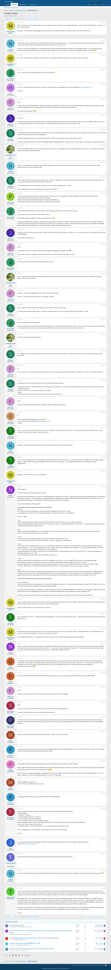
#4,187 (104, 672)
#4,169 (104, 305)
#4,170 (104, 319)
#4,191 (104, 731)
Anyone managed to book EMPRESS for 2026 (25, 943)
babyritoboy (12, 934)
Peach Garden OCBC (17, 925)
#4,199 (104, 870)
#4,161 (104, 177)
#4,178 (104, 442)
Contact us (75, 965)
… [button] (13, 19)
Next (35, 19)
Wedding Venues (29, 927)
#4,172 (104, 350)
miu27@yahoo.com (87, 87)
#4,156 (104, 99)
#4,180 (104, 471)
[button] (27, 4)
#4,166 (104, 259)
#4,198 (104, 854)
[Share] (100, 22)
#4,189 (104, 702)
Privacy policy (92, 965)
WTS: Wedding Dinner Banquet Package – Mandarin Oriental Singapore (34, 938)
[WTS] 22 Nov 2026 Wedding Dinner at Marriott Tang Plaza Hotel (32, 949)
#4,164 (104, 229)
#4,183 (104, 614)
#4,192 (104, 746)
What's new (22, 4)
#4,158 (104, 130)
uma (7, 16)
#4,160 (104, 162)
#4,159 (104, 146)
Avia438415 (12, 945)
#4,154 (104, 69)
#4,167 (104, 273)
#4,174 (104, 380)
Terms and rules (83, 965)
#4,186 (104, 658)
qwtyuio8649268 (14, 927)
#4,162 (104, 193)
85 (23, 19)
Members (33, 4)
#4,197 (104, 839)
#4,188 (104, 687)
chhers (11, 950)
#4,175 (104, 398)
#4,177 (104, 427)
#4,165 (104, 244)
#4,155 (104, 84)
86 (26, 19)
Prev (7, 19)
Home (7, 4)
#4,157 (104, 115)
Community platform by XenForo (55, 968)
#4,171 (104, 334)
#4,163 (104, 208)
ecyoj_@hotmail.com (31, 844)
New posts (7, 7)
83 (18, 19)
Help (98, 965)
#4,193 (104, 761)
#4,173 (104, 365)
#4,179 (104, 457)
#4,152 (104, 40)
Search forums (15, 7)
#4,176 (104, 412)
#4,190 (104, 717)
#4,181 (104, 486)
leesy (11, 939)
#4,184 (104, 628)
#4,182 (104, 599)
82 (15, 19)
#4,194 (104, 779)
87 (29, 19)
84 (21, 19)
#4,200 (104, 888)
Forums (14, 4)
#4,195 (104, 793)
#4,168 (104, 290)
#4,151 (104, 22)
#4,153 (104, 55)
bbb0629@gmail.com (43, 421)
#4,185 (104, 643)
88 (31, 19)
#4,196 (104, 808)
